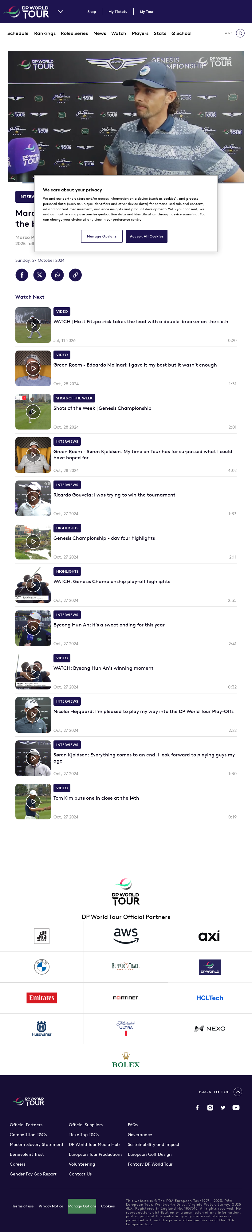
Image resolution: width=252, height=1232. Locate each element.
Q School (181, 33)
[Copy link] (75, 275)
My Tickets (117, 11)
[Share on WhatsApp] (57, 275)
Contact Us (80, 1174)
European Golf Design (150, 1154)
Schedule (18, 33)
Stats (160, 33)
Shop (92, 11)
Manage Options (82, 1206)
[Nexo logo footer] (210, 1029)
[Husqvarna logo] (42, 1029)
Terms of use (23, 1206)
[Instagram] (210, 1107)
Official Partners (26, 1125)
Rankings (45, 33)
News (99, 33)
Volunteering (82, 1164)
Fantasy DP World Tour (150, 1164)
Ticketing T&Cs (84, 1134)
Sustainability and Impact (153, 1144)
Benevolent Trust (27, 1154)
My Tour (147, 11)
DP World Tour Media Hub (94, 1144)
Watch (118, 33)
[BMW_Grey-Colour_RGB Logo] (42, 967)
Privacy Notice (51, 1206)
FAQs (133, 1125)
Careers (17, 1164)
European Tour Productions (95, 1154)
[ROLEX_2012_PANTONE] (126, 1059)
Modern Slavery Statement (37, 1144)
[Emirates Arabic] (42, 998)
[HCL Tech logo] (210, 998)
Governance (140, 1134)
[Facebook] (197, 1107)
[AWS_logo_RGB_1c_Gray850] (126, 936)
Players (140, 33)
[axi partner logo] (210, 936)
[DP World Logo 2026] (210, 967)
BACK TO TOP (214, 1091)
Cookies (108, 1206)
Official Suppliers (86, 1125)
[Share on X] (39, 275)
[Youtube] (236, 1107)
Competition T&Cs (28, 1134)
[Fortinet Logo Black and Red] (126, 998)
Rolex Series (74, 33)
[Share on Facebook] (21, 275)
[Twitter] (223, 1107)
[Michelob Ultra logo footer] (126, 1029)
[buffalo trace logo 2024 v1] (126, 967)
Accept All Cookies (146, 236)
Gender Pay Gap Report (33, 1174)
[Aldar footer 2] (42, 936)
